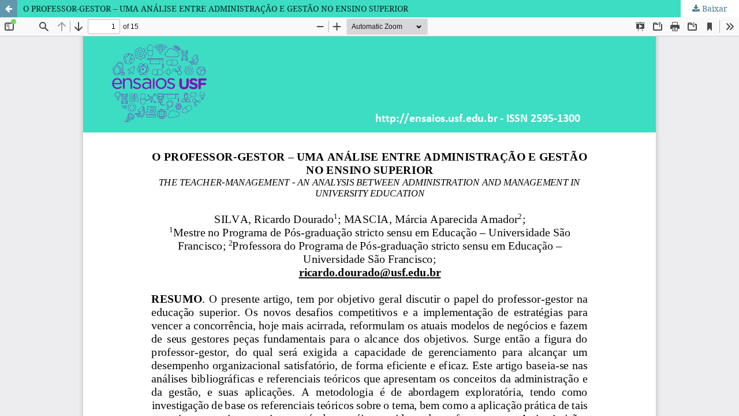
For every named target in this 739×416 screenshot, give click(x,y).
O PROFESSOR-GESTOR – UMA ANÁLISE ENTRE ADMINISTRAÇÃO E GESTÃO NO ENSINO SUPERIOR (215, 8)
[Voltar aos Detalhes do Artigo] (8, 8)
